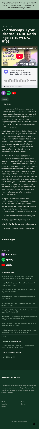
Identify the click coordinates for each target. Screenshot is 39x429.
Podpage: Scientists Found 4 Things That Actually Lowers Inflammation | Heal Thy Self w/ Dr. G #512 (17, 277)
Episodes (4, 404)
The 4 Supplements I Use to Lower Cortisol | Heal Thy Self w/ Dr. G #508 (18, 304)
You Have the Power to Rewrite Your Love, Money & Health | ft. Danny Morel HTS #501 (18, 346)
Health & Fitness (8, 341)
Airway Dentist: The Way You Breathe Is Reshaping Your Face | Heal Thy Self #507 (19, 311)
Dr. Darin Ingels (8, 239)
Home (3, 401)
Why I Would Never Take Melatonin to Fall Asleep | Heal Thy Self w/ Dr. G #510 (19, 291)
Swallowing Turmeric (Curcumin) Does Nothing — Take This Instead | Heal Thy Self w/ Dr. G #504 (19, 331)
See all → (4, 337)
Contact (23, 404)
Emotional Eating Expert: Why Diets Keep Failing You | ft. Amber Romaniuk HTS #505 (19, 324)
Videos (23, 401)
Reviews (4, 407)
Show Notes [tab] (7, 104)
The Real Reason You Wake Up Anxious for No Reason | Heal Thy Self (19, 297)
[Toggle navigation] (32, 15)
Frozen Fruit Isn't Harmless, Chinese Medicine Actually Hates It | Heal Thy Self (19, 284)
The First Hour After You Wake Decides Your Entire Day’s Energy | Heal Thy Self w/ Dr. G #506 (19, 318)
